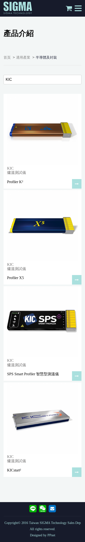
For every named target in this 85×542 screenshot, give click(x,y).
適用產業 (23, 57)
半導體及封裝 (46, 57)
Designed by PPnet (42, 535)
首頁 (7, 57)
